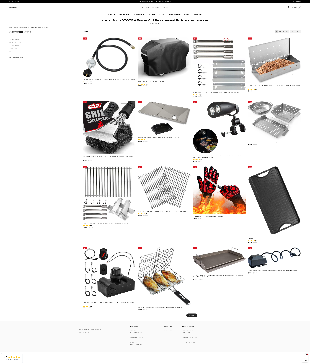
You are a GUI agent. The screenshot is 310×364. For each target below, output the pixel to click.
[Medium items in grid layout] (276, 31)
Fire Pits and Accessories (189, 342)
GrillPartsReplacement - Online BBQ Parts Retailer (155, 7)
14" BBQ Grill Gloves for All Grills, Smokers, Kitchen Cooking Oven (208, 216)
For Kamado (161, 14)
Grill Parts (11, 36)
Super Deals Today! (187, 335)
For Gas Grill (112, 14)
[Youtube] (18, 1)
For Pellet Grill (124, 14)
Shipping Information (136, 337)
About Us (133, 330)
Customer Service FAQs (137, 332)
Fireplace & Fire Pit (138, 14)
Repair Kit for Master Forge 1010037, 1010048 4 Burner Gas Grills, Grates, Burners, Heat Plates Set (105, 223)
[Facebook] (12, 1)
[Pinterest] (15, 1)
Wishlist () (298, 1)
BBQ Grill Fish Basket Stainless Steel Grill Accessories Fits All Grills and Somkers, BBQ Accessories (160, 307)
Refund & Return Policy (137, 344)
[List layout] (287, 31)
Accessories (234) (13, 48)
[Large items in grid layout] (280, 31)
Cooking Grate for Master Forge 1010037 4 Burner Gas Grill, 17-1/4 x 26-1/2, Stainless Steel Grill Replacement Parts (164, 211)
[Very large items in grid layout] (283, 31)
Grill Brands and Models (189, 337)
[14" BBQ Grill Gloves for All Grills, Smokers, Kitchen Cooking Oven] (219, 190)
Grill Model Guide (13, 54)
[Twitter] (9, 1)
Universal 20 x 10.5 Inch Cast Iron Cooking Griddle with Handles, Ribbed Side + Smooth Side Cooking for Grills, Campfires (273, 237)
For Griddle (151, 14)
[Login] (290, 7)
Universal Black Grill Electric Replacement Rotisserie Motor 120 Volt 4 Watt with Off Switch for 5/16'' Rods (272, 270)
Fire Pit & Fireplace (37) (14, 45)
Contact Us (133, 342)
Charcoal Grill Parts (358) (15, 42)
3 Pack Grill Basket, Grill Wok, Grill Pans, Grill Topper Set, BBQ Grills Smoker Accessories (268, 142)
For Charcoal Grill (174, 14)
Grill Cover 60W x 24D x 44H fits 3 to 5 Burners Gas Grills (151, 81)
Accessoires (198, 14)
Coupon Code (186, 332)
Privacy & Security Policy (137, 335)
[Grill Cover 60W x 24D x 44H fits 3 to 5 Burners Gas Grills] (164, 58)
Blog (10, 51)
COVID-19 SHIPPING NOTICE (16, 57)
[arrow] (78, 36)
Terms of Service (135, 339)
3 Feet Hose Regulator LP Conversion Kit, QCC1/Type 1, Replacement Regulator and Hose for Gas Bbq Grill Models (109, 79)
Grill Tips (184, 339)
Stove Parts (187, 14)
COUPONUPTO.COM (168, 330)
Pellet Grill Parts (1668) (14, 39)
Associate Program (187, 330)
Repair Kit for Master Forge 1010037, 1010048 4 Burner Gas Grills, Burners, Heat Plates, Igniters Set (216, 92)
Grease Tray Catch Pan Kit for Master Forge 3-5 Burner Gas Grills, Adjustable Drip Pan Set (158, 137)
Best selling (295, 31)
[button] (87, 82)
